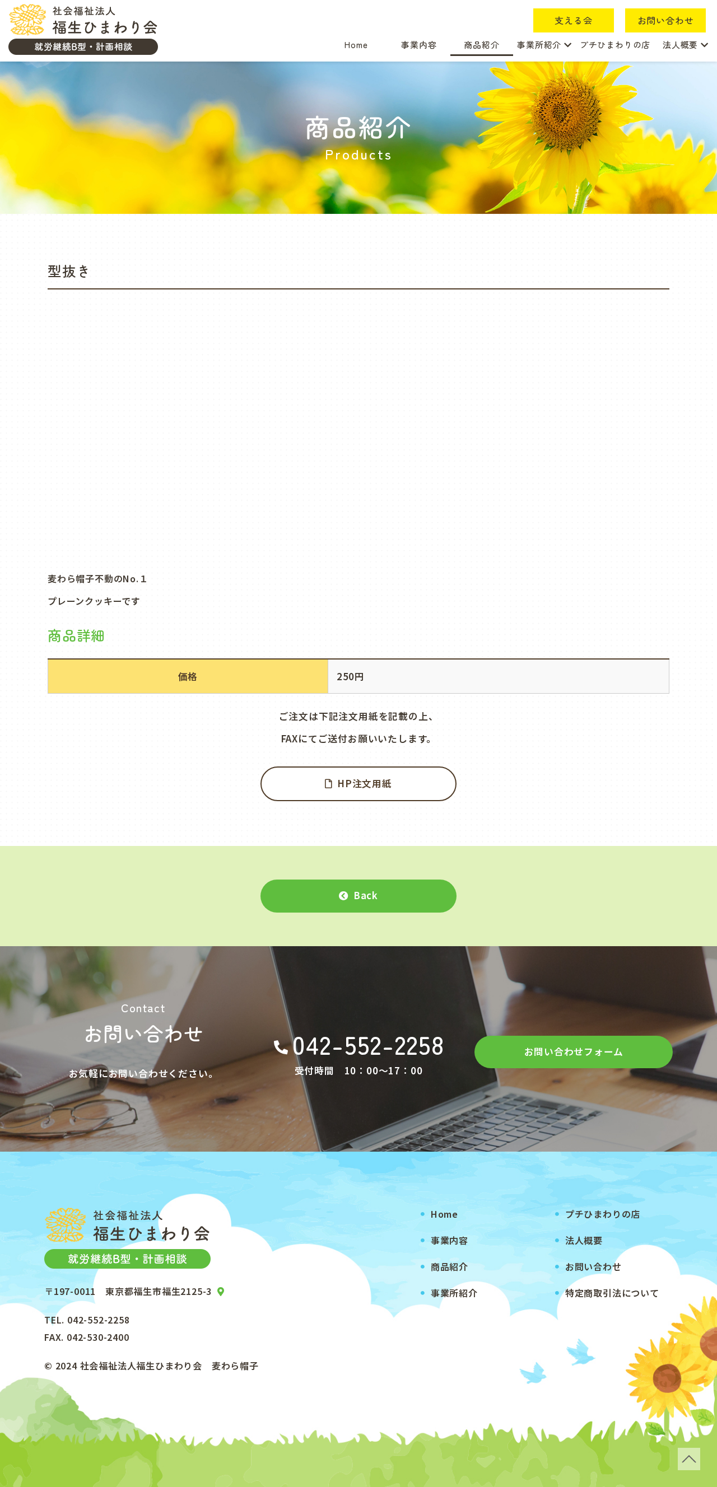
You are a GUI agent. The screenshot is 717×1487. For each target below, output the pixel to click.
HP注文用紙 (364, 783)
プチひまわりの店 (615, 44)
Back (365, 895)
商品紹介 (481, 44)
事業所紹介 (540, 44)
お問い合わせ (665, 20)
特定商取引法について (612, 1293)
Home (355, 44)
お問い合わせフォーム (573, 1051)
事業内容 (418, 44)
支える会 (573, 20)
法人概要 (682, 44)
